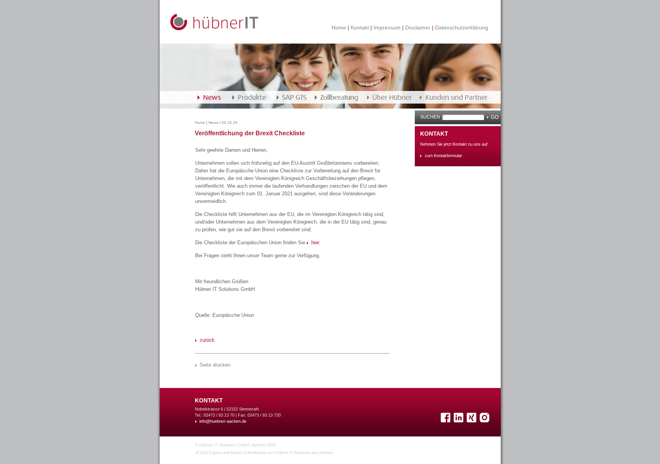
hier (315, 242)
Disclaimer (418, 27)
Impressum (387, 27)
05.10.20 (230, 122)
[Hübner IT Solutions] (214, 28)
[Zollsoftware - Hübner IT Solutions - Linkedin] (459, 420)
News (213, 122)
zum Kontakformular (443, 155)
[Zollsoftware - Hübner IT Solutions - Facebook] (446, 420)
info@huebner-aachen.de (222, 421)
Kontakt (359, 27)
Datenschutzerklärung (461, 27)
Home (340, 27)
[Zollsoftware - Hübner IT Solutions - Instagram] (485, 420)
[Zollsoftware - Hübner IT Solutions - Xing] (472, 420)
